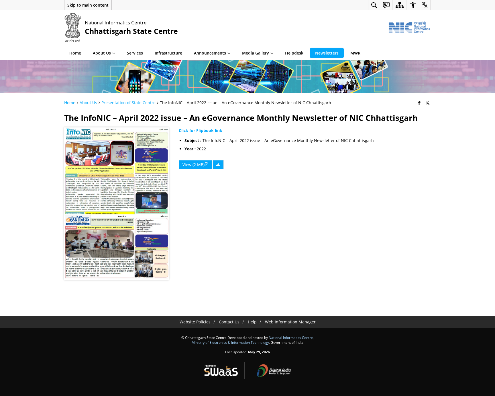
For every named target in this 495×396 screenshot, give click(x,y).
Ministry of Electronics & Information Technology (230, 342)
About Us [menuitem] (102, 53)
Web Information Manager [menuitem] (290, 322)
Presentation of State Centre (128, 102)
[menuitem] (374, 5)
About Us (88, 102)
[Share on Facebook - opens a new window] (420, 102)
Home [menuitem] (75, 53)
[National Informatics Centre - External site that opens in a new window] (409, 27)
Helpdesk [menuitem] (294, 53)
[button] (88, 5)
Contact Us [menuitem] (229, 322)
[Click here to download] (218, 164)
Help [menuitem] (252, 322)
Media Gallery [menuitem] (255, 53)
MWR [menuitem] (355, 53)
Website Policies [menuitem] (195, 322)
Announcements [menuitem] (210, 53)
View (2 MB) (193, 164)
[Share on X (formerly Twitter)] (428, 102)
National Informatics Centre (291, 337)
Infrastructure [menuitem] (168, 53)
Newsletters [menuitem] (327, 53)
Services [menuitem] (135, 53)
